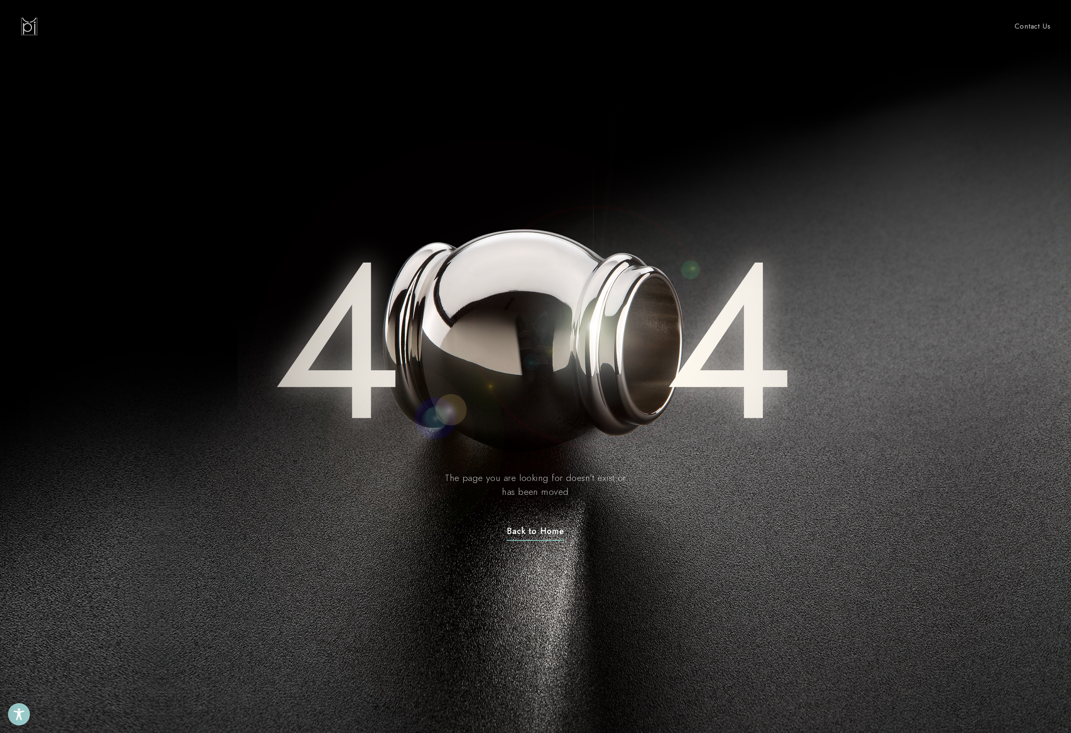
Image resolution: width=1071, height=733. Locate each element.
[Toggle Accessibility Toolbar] (19, 714)
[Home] (29, 26)
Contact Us (1032, 26)
